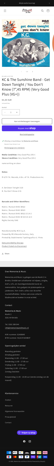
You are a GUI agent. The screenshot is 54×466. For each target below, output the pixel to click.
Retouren (9, 406)
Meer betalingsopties (27, 134)
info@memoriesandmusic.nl (17, 328)
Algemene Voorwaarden (14, 411)
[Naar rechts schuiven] (32, 71)
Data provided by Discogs (12, 243)
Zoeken (8, 400)
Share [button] (7, 253)
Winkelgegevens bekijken (14, 148)
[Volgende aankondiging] (49, 3)
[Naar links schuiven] (21, 71)
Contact (8, 422)
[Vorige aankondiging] (4, 3)
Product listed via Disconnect (14, 246)
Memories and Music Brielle (23, 461)
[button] (5, 10)
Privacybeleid (10, 417)
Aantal (4, 107)
